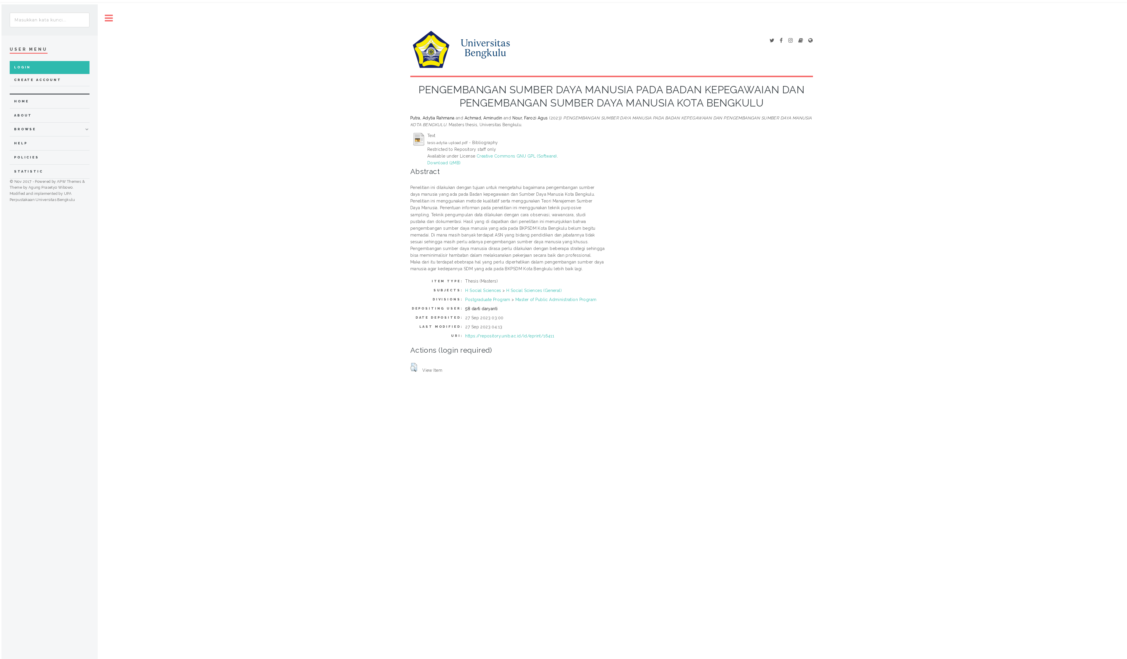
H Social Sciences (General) (534, 290)
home (21, 101)
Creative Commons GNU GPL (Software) (517, 156)
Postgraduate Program (487, 299)
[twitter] (772, 40)
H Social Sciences (483, 290)
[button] (413, 367)
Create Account (37, 80)
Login (22, 67)
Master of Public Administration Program (555, 299)
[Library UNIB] (810, 40)
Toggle (109, 18)
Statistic (28, 171)
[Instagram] (790, 40)
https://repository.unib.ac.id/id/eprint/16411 (509, 336)
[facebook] (781, 40)
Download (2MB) (444, 162)
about (23, 115)
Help (20, 143)
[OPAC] (800, 40)
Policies (26, 157)
